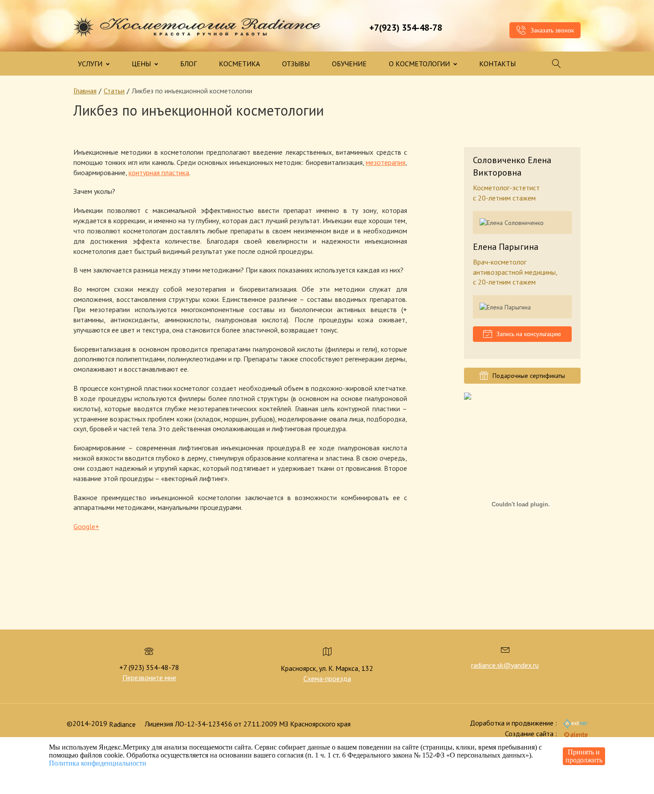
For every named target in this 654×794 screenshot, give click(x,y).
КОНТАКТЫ (497, 63)
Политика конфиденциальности (97, 763)
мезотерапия (385, 162)
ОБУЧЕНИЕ (349, 63)
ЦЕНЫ (142, 63)
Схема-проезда (327, 678)
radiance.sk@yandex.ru (505, 665)
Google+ (86, 526)
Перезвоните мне (149, 677)
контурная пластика (159, 172)
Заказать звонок (551, 30)
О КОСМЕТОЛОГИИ (420, 63)
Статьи (114, 90)
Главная (85, 90)
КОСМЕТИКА (239, 63)
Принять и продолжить (583, 756)
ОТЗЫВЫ (296, 63)
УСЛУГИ (91, 63)
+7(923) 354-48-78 (405, 27)
